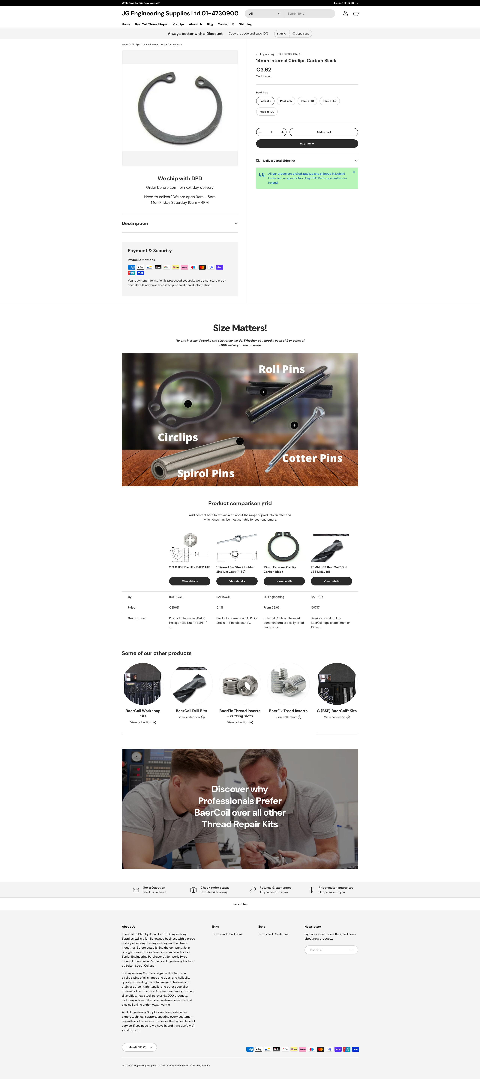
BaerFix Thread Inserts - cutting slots (239, 713)
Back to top (240, 904)
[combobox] (290, 13)
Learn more (161, 3)
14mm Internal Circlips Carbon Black (162, 44)
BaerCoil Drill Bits (191, 710)
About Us (195, 24)
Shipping (245, 24)
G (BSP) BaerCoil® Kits (337, 710)
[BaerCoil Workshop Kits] (143, 684)
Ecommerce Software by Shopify (192, 1065)
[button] (356, 13)
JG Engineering (265, 54)
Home (126, 24)
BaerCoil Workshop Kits (143, 713)
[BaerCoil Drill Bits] (191, 684)
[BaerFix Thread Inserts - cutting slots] (240, 684)
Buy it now (307, 143)
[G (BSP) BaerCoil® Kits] (337, 684)
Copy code (302, 33)
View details (190, 581)
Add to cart (323, 132)
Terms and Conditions (227, 934)
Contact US (226, 24)
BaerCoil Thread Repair (152, 24)
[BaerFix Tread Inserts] (288, 684)
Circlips (178, 24)
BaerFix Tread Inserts (288, 710)
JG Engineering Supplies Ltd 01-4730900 (152, 1065)
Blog (210, 24)
